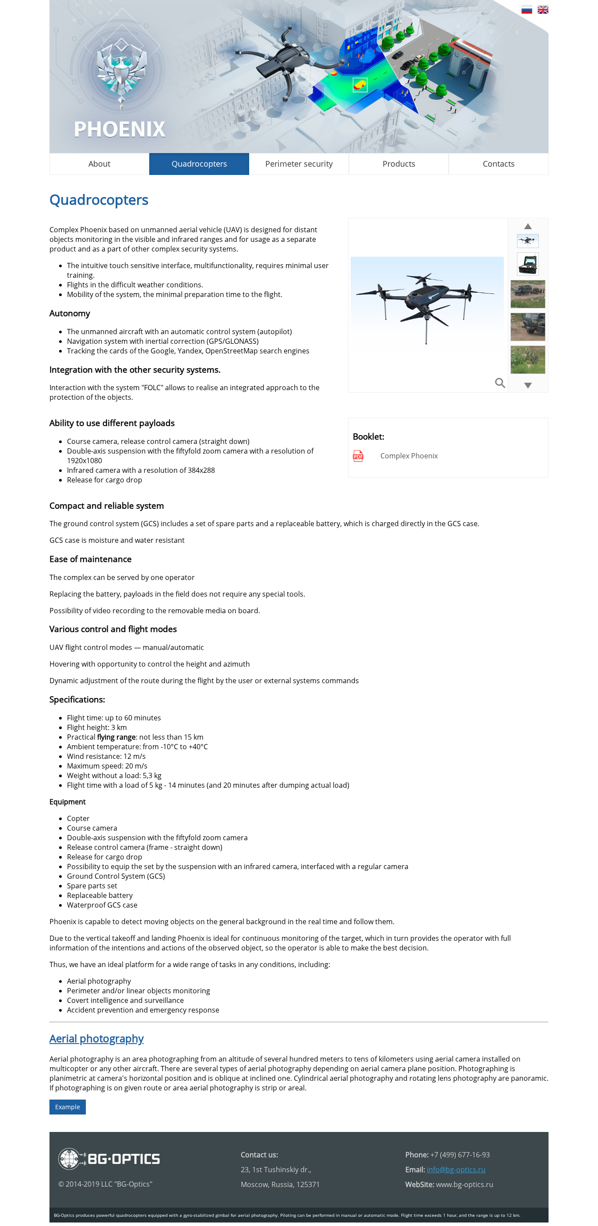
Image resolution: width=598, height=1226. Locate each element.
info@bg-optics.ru (456, 1169)
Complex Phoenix (409, 456)
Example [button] (67, 1107)
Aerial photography (96, 1038)
